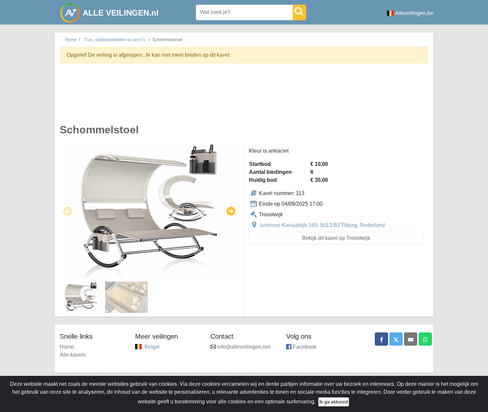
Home (70, 39)
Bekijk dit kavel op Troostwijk (336, 238)
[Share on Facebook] (381, 339)
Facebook (304, 347)
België (152, 347)
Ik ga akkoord (333, 401)
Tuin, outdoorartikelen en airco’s (115, 39)
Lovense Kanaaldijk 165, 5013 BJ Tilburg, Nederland (322, 225)
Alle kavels (73, 355)
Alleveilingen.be (414, 13)
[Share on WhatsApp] (425, 339)
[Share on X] (396, 339)
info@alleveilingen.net (243, 347)
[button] (67, 211)
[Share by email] (410, 339)
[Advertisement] (244, 97)
